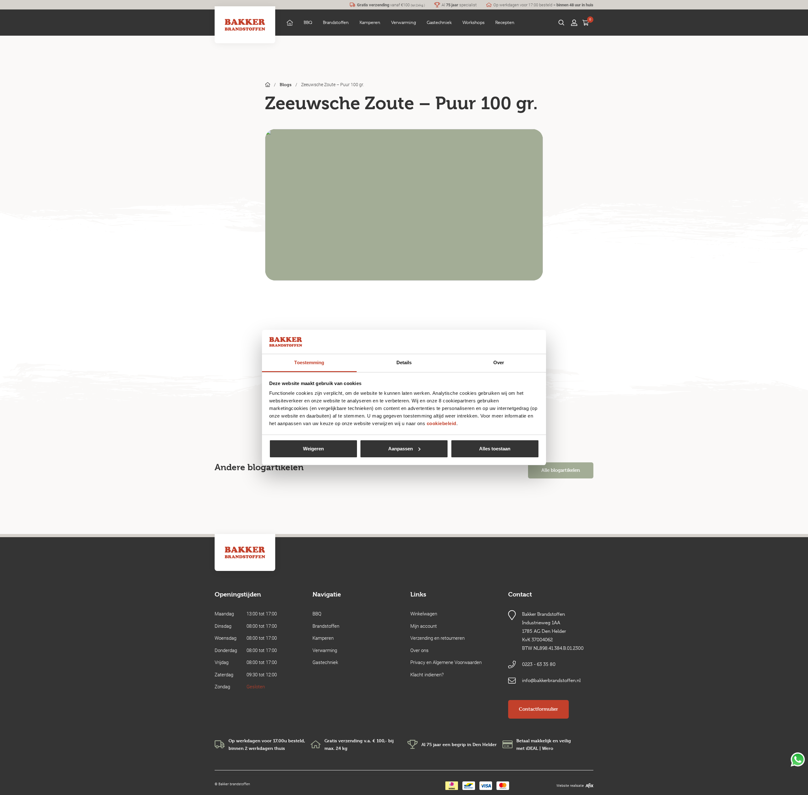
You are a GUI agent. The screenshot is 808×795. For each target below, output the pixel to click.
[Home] (289, 22)
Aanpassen (400, 448)
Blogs (286, 84)
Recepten (504, 22)
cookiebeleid (441, 423)
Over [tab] (498, 362)
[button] (307, 22)
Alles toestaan (494, 448)
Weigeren (313, 448)
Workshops (473, 22)
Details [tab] (404, 362)
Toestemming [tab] (309, 362)
